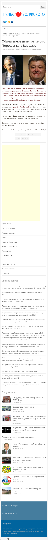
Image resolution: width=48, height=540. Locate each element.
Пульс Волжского (8, 264)
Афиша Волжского (34, 49)
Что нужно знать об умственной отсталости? (19, 292)
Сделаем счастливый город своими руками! (28, 478)
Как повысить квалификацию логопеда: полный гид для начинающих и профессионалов (23, 352)
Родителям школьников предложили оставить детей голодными (29, 429)
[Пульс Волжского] (24, 15)
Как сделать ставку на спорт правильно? (25, 408)
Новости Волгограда (9, 242)
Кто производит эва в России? (13, 371)
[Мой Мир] (11, 22)
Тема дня (5, 273)
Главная (4, 33)
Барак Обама (21, 89)
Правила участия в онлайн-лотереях (18, 437)
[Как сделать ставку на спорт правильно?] (6, 408)
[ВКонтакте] (3, 22)
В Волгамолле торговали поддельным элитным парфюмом (29, 458)
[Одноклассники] (9, 22)
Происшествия (7, 260)
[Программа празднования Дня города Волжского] (6, 469)
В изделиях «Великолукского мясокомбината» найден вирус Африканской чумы (29, 418)
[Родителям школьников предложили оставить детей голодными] (6, 430)
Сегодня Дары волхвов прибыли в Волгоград (28, 398)
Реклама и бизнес (8, 269)
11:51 (20, 49)
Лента (4, 237)
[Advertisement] (21, 183)
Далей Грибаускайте (22, 107)
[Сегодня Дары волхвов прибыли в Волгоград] (6, 399)
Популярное (6, 251)
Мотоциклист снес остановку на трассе (27, 489)
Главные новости (14, 33)
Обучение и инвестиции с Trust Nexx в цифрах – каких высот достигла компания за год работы (24, 383)
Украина (25, 138)
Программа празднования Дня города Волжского (28, 468)
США (18, 138)
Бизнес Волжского (8, 229)
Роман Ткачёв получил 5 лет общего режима (29, 445)
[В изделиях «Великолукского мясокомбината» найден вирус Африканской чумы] (6, 418)
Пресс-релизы (7, 255)
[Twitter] (6, 22)
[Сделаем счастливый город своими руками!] (6, 480)
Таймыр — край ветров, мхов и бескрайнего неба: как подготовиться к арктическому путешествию (24, 287)
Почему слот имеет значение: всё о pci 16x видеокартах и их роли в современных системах (24, 307)
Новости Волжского (9, 246)
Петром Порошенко (38, 91)
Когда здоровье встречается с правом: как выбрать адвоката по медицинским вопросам (23, 314)
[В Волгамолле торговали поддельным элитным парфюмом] (6, 460)
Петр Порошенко (34, 135)
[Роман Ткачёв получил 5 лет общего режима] (6, 448)
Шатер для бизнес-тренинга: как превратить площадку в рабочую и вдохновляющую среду (23, 345)
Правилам (13, 533)
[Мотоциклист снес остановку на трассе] (6, 490)
